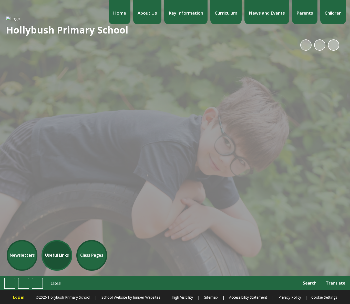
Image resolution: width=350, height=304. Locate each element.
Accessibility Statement (248, 297)
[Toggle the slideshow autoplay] (306, 45)
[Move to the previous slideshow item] (319, 45)
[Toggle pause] (9, 283)
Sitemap (211, 297)
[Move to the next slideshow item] (333, 45)
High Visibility (182, 297)
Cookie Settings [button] (324, 297)
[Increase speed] (37, 283)
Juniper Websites (146, 297)
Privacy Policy (290, 297)
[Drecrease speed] (23, 283)
